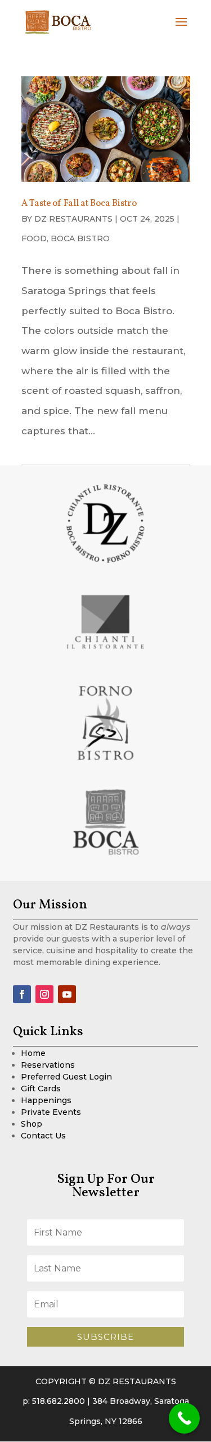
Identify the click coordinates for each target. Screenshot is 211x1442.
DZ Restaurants (73, 219)
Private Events (51, 1112)
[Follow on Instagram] (44, 994)
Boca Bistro (80, 238)
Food (34, 238)
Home (33, 1053)
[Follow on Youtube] (67, 994)
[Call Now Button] (184, 1418)
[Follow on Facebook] (22, 994)
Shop (31, 1124)
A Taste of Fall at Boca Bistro (79, 204)
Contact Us (43, 1136)
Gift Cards (41, 1088)
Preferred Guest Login (66, 1077)
